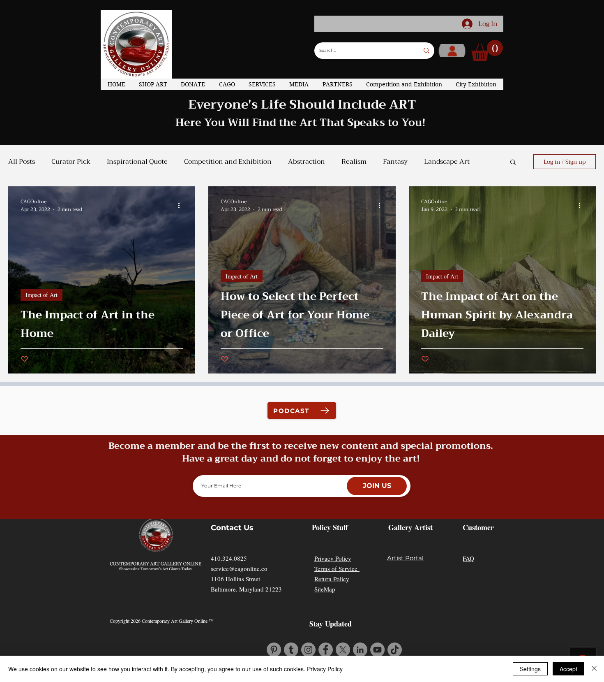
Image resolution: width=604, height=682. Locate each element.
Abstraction (306, 161)
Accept (568, 669)
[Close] (594, 668)
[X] (343, 650)
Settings (530, 669)
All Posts (21, 161)
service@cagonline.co (239, 568)
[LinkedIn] (360, 650)
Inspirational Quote (137, 161)
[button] (487, 50)
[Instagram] (308, 650)
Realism (354, 161)
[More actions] (182, 206)
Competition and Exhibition (228, 161)
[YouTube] (377, 650)
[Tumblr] (291, 650)
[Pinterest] (274, 650)
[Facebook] (325, 650)
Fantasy (395, 161)
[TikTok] (394, 650)
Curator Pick (70, 161)
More (432, 161)
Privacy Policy (332, 558)
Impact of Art (41, 295)
